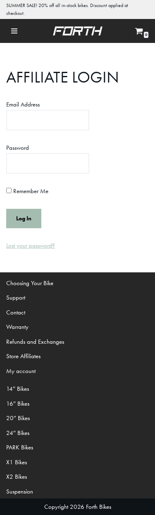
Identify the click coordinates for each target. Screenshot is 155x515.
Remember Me (30, 191)
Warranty (17, 327)
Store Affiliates (23, 356)
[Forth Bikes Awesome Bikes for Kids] (78, 31)
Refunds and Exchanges (35, 342)
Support (15, 297)
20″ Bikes (18, 418)
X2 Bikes (16, 476)
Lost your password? (30, 245)
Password (17, 148)
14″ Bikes (17, 389)
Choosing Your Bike (29, 283)
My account (21, 371)
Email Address (23, 104)
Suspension (19, 491)
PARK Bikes (19, 447)
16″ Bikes (17, 403)
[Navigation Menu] (14, 31)
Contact (15, 312)
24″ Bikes (17, 433)
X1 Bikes (16, 462)
